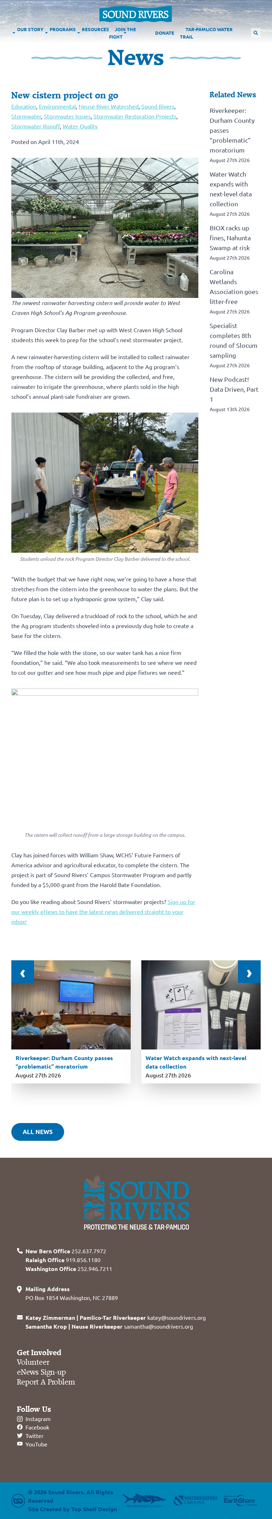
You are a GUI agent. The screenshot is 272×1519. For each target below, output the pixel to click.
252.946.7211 (69, 1268)
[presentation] (22, 971)
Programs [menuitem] (63, 29)
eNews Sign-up (41, 1372)
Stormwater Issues (67, 116)
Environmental (57, 106)
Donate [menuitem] (164, 33)
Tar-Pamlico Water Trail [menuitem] (206, 33)
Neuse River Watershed (108, 106)
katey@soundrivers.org (116, 1317)
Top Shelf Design (94, 1509)
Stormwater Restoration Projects (135, 116)
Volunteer (33, 1362)
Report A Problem (46, 1382)
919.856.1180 (63, 1259)
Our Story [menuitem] (30, 29)
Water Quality (80, 126)
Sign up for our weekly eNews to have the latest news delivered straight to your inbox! (103, 911)
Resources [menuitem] (95, 29)
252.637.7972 (66, 1250)
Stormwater (26, 116)
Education (23, 106)
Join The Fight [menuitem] (122, 33)
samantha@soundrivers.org (109, 1326)
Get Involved (39, 1352)
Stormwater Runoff (35, 126)
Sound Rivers (157, 106)
